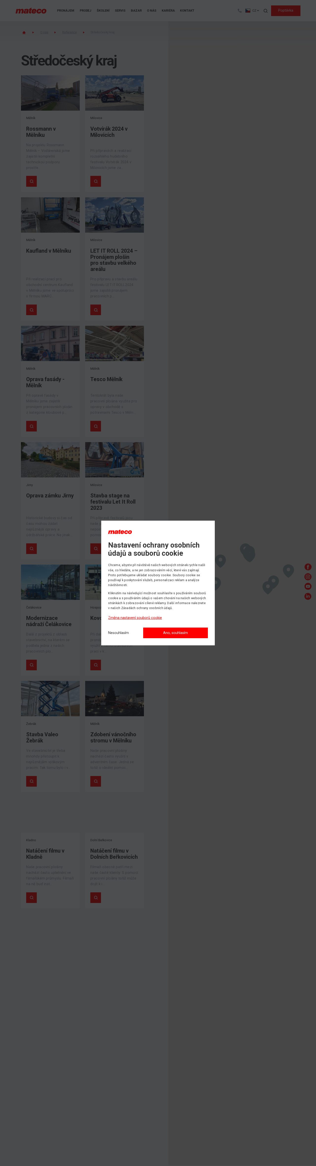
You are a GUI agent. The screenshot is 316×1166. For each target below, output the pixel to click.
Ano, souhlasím (175, 633)
